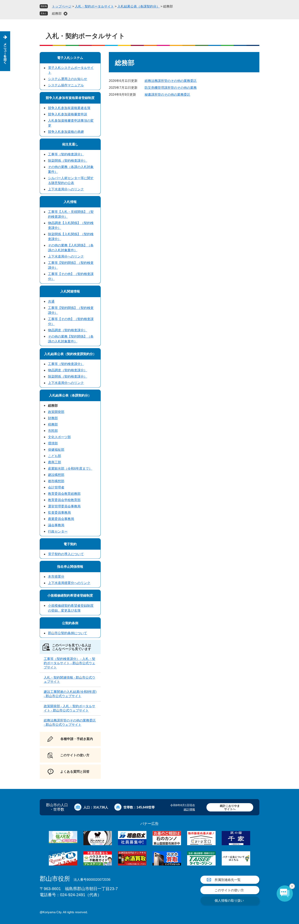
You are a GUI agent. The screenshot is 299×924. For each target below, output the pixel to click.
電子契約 (70, 544)
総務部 (57, 13)
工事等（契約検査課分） (66, 154)
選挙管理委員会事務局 (64, 506)
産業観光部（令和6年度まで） (70, 468)
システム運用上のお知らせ (67, 79)
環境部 (53, 443)
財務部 (53, 418)
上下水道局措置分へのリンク (69, 583)
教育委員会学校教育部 (64, 500)
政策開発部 (56, 412)
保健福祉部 (56, 449)
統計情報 (189, 809)
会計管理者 (56, 487)
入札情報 (70, 202)
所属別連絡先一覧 (228, 880)
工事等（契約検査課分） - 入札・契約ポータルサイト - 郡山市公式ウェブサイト (69, 663)
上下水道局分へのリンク (66, 189)
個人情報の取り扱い (229, 900)
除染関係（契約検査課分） (67, 160)
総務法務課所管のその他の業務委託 (171, 80)
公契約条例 (70, 623)
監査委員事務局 (59, 512)
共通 (51, 301)
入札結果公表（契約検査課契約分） (70, 354)
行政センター (58, 531)
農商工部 (54, 462)
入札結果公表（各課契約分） (138, 6)
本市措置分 (56, 576)
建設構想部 (56, 475)
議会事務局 (56, 525)
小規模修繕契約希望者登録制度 (70, 595)
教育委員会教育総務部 (64, 493)
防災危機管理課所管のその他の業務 (171, 87)
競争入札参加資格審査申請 (67, 114)
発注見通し (70, 144)
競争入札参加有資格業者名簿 (69, 108)
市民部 (53, 430)
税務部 (53, 424)
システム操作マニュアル (66, 85)
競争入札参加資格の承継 (66, 131)
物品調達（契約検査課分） (67, 330)
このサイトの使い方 (229, 890)
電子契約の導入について (66, 554)
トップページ (61, 6)
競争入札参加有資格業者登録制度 (70, 98)
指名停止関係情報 (70, 566)
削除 (65, 13)
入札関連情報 (70, 291)
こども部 (54, 456)
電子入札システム (70, 58)
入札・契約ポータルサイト (94, 6)
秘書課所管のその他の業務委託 (167, 94)
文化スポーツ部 (59, 437)
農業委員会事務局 (61, 519)
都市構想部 (56, 481)
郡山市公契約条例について (67, 633)
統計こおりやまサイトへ (230, 807)
